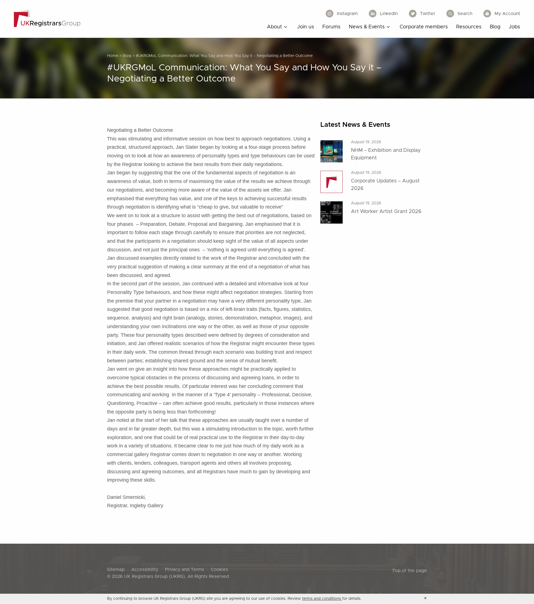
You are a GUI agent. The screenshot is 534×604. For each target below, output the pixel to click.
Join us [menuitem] (305, 26)
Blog (127, 56)
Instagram (347, 13)
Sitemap (116, 569)
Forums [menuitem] (331, 26)
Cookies (219, 569)
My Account (507, 13)
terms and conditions (322, 599)
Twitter (427, 13)
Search (465, 13)
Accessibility (144, 569)
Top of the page (409, 570)
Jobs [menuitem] (514, 26)
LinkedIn (389, 13)
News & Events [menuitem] (367, 26)
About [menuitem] (274, 26)
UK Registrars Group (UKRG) (154, 576)
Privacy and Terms (184, 569)
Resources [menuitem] (468, 26)
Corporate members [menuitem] (424, 26)
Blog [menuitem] (495, 26)
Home (112, 56)
